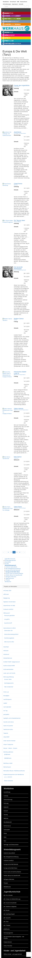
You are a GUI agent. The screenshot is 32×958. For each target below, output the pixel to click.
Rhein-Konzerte (8, 780)
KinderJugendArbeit (10, 560)
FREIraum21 (6, 613)
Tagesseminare (10, 578)
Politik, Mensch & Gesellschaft (14, 575)
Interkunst (6, 654)
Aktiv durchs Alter (9, 642)
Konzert (6, 811)
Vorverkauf (13, 1)
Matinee (6, 818)
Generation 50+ (8, 630)
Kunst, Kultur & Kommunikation (14, 573)
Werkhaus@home (8, 752)
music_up (6, 692)
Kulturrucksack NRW (9, 665)
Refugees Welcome (11, 576)
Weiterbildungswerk (10, 565)
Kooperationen (8, 942)
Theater (8, 580)
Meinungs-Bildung (8, 677)
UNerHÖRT (6, 737)
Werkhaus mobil (7, 763)
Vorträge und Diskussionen (11, 844)
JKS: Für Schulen (8, 895)
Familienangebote (9, 638)
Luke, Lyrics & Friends (9, 673)
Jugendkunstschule (10, 559)
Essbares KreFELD (8, 609)
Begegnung (6, 598)
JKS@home (7, 754)
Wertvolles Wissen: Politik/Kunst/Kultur (14, 770)
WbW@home (7, 758)
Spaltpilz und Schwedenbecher (12, 718)
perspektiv (6, 714)
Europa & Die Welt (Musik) (13, 570)
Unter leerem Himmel (9, 740)
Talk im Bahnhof (8, 687)
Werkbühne (8, 581)
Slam (5, 837)
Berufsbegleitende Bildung (13, 568)
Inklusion (5, 650)
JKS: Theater (7, 925)
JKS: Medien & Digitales (10, 906)
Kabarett (6, 807)
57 (11, 552)
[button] (3, 559)
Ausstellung (7, 792)
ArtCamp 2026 (7, 590)
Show (5, 833)
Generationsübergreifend (11, 634)
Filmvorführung (8, 799)
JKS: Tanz (6, 921)
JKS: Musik (6, 910)
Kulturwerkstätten (8, 669)
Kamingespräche (9, 683)
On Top (5, 710)
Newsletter (6, 1)
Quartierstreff (8, 623)
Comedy (6, 796)
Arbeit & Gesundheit (11, 567)
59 (16, 552)
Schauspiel (7, 829)
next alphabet (7, 707)
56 (8, 552)
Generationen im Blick (9, 628)
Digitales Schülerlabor (9, 602)
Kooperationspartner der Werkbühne (13, 774)
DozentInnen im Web (9, 605)
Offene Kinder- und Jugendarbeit (13, 954)
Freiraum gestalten (9, 615)
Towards (5, 733)
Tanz (5, 841)
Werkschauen (7, 767)
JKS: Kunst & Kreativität (10, 903)
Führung (6, 803)
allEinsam (6, 594)
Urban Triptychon (8, 744)
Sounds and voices (8, 722)
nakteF (5, 703)
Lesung (6, 814)
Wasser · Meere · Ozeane (10, 748)
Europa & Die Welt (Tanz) (13, 572)
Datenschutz (23, 1)
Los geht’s (7, 619)
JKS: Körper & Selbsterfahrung (12, 899)
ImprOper (6, 647)
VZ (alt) (7, 563)
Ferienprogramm (8, 933)
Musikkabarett (8, 822)
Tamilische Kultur (8, 729)
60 (19, 552)
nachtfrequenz (7, 699)
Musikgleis (6, 695)
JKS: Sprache (7, 918)
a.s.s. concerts (8, 777)
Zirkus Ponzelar (8, 945)
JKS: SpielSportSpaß (9, 914)
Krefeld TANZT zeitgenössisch (11, 662)
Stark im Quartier (8, 725)
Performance (7, 826)
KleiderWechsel (7, 658)
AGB (18, 1)
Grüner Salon (8, 679)
